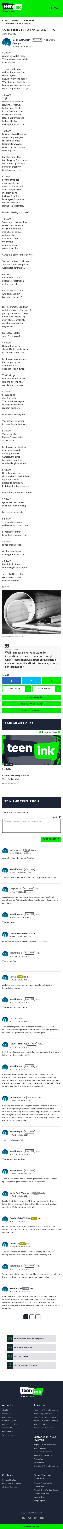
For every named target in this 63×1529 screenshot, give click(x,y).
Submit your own (31, 710)
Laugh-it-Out (16, 888)
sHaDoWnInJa (12, 775)
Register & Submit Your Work (45, 1445)
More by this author (21, 46)
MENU (52, 8)
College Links (39, 1486)
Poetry (15, 20)
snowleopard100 (18, 1043)
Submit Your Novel (41, 1448)
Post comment (51, 839)
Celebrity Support (9, 1421)
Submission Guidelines (43, 1452)
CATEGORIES (30, 1526)
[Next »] (37, 1316)
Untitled (7, 769)
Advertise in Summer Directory (46, 1421)
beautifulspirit (24, 39)
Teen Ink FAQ (7, 1428)
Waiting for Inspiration (18, 24)
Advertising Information (43, 1413)
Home (5, 20)
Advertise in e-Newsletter (44, 1428)
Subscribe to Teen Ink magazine (46, 1466)
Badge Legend (39, 1501)
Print (6, 587)
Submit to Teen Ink (23, 1347)
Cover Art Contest (9, 1480)
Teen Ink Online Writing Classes (46, 1490)
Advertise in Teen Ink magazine (46, 1410)
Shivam (13, 976)
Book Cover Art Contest (11, 1483)
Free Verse (29, 20)
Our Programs (7, 1417)
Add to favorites (30, 704)
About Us (5, 1410)
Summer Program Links (43, 1483)
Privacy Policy (7, 1431)
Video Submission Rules (43, 1455)
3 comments (10, 783)
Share (5, 675)
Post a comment (30, 697)
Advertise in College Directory (45, 1417)
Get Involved (39, 1462)
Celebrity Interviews (10, 1424)
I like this (19, 689)
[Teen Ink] (15, 7)
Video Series (39, 1497)
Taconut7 (14, 1243)
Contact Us (6, 1413)
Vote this (48, 689)
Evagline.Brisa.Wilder (20, 1218)
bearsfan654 (16, 1288)
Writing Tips (38, 1459)
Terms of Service (8, 1435)
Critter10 (14, 1018)
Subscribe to (28, 1338)
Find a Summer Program (25, 1365)
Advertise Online (40, 1424)
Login (55, 817)
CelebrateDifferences (20, 933)
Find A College (21, 1356)
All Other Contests (9, 1487)
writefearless (16, 850)
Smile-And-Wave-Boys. (21, 1193)
